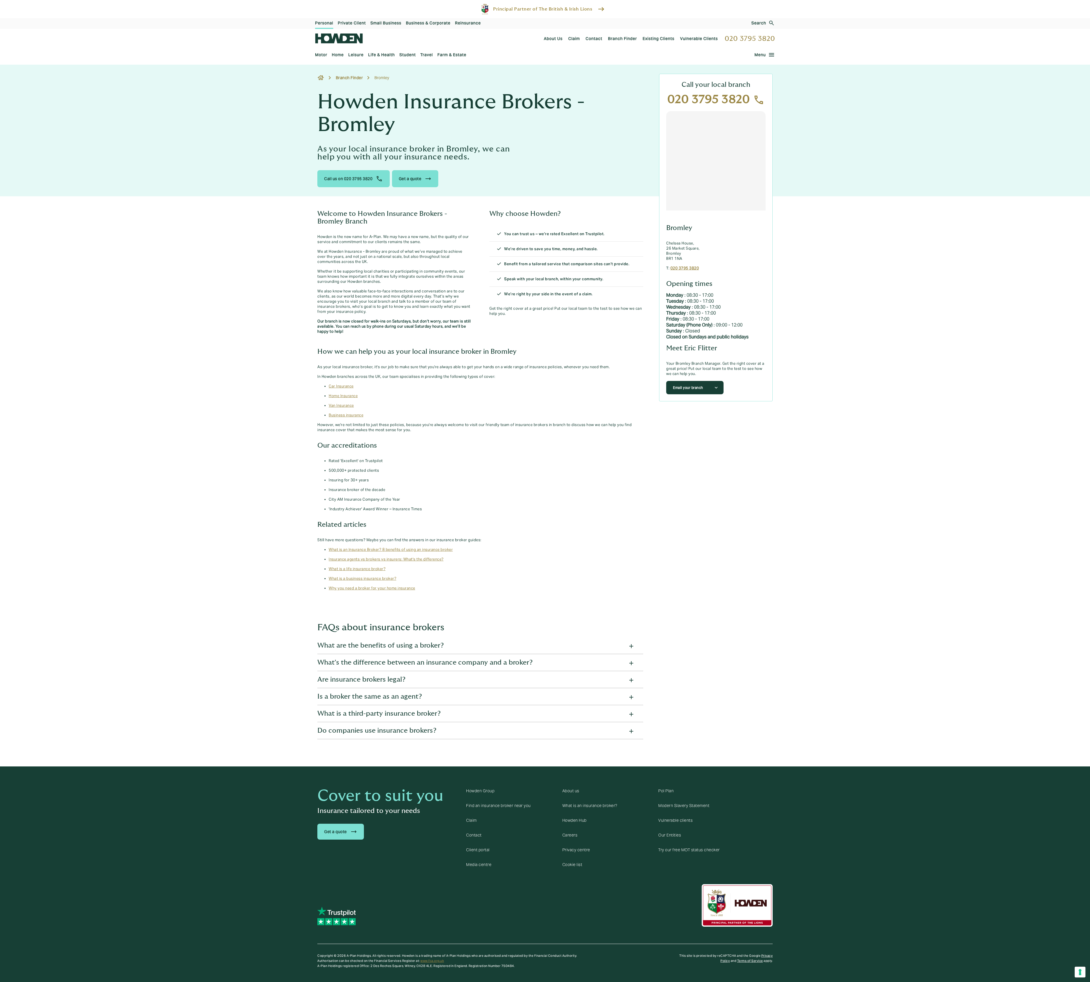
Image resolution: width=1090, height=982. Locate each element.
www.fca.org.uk (432, 961)
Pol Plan (666, 790)
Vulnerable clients (675, 820)
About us (570, 790)
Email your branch (688, 387)
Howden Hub (574, 820)
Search (758, 23)
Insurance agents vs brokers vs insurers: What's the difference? (386, 559)
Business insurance (346, 415)
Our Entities (669, 835)
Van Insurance (341, 405)
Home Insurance (343, 396)
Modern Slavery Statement (683, 805)
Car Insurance (341, 386)
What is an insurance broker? (589, 805)
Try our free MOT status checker (689, 849)
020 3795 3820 (750, 38)
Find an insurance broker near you (498, 805)
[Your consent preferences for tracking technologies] (1080, 972)
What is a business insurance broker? (362, 578)
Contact (474, 835)
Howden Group (480, 790)
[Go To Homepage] (339, 38)
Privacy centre (576, 849)
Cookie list (572, 864)
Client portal (478, 849)
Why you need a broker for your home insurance (372, 588)
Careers (570, 835)
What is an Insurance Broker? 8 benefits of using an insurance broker (391, 549)
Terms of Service (750, 961)
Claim (471, 820)
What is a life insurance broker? (357, 569)
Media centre (478, 864)
